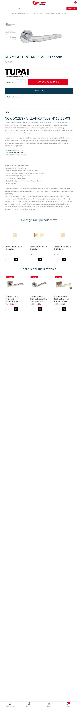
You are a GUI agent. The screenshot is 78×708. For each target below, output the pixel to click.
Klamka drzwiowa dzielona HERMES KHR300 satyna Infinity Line (61, 299)
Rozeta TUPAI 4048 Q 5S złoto (62, 248)
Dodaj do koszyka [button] (21, 236)
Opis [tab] (8, 112)
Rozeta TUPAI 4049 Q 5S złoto (14, 248)
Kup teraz (40, 91)
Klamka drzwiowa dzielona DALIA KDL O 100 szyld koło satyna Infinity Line (38, 299)
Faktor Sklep (15, 14)
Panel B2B (71, 8)
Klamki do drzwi (25, 14)
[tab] (8, 112)
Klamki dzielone (38, 14)
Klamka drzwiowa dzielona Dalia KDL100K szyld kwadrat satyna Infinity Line (13, 299)
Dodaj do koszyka (49, 82)
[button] (16, 259)
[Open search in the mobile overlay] (19, 8)
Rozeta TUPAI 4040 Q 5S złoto (38, 248)
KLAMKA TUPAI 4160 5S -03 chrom (56, 14)
